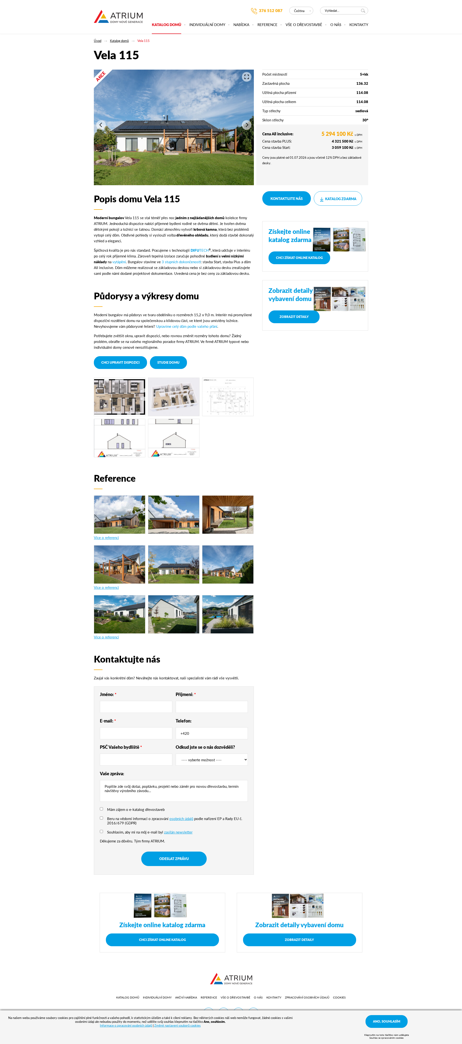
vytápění (119, 261)
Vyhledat (364, 10)
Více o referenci (106, 537)
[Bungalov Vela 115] (119, 438)
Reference (267, 24)
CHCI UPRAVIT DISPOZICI (120, 362)
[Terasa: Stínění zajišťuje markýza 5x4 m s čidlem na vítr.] (228, 614)
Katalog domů (166, 24)
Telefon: (184, 721)
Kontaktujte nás (286, 198)
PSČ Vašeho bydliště (121, 747)
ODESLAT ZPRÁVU (174, 858)
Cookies (339, 997)
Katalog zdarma (340, 198)
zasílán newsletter (178, 831)
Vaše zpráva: (112, 773)
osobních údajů (181, 818)
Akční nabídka (186, 997)
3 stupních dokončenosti (181, 261)
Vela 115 (143, 40)
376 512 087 (270, 10)
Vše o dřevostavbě (304, 24)
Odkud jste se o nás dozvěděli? (205, 747)
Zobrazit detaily (294, 316)
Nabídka (241, 24)
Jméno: (108, 694)
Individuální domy (207, 24)
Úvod (97, 40)
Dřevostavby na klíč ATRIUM (118, 19)
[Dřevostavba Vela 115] (119, 614)
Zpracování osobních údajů (307, 997)
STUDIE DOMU (168, 362)
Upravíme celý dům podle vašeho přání (186, 326)
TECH (200, 250)
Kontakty (358, 24)
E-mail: (108, 721)
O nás (335, 24)
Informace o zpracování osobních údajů (126, 1025)
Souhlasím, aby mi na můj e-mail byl (149, 832)
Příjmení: (186, 694)
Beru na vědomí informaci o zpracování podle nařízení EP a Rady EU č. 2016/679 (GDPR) (174, 820)
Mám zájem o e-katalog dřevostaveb (136, 809)
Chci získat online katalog (299, 257)
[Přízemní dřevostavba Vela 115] (119, 397)
